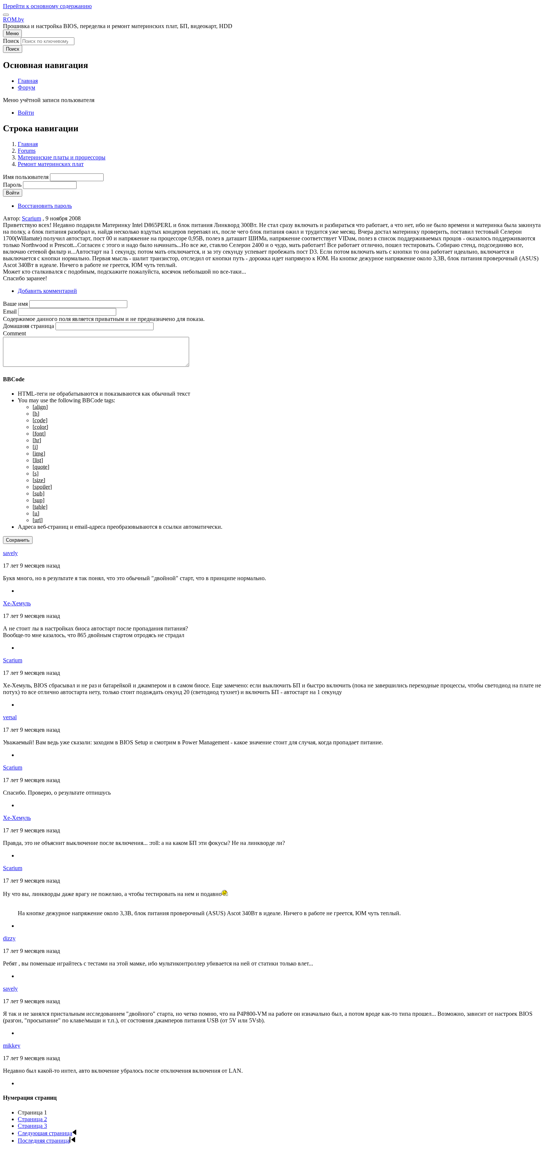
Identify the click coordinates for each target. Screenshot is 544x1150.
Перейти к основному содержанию (47, 6)
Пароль (12, 185)
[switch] (6, 15)
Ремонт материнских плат (51, 164)
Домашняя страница (28, 326)
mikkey (11, 1045)
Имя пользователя (25, 177)
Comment (14, 333)
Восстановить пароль (45, 206)
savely (10, 553)
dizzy (9, 938)
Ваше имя (15, 304)
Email (10, 311)
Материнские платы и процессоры (61, 157)
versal (10, 717)
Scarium (31, 218)
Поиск (11, 41)
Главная (28, 144)
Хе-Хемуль (17, 603)
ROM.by (13, 19)
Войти (26, 112)
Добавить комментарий (47, 291)
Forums (27, 151)
